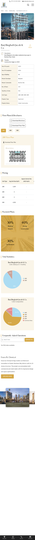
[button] (3, 26)
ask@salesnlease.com (28, 1)
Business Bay (12, 10)
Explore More (7, 376)
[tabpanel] (17, 151)
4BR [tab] (10, 130)
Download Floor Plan (18, 125)
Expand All (29, 339)
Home (2, 10)
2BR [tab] (3, 130)
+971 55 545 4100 (15, 1)
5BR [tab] (17, 130)
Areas (6, 10)
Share (30, 47)
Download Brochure (18, 120)
